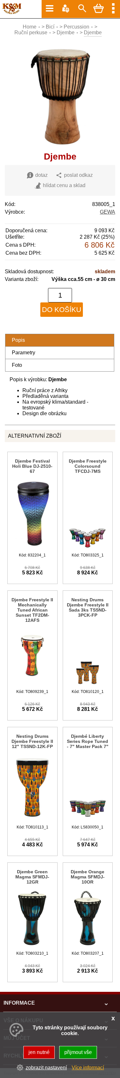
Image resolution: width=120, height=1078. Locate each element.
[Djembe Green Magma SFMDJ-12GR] (32, 945)
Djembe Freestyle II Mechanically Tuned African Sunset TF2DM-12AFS (32, 610)
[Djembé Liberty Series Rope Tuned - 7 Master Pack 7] (87, 819)
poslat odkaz (78, 175)
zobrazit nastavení (46, 1067)
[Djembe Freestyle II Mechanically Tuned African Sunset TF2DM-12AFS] (32, 684)
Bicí (50, 26)
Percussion (76, 26)
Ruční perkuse (30, 32)
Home (29, 26)
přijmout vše (78, 1052)
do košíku (61, 310)
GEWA (107, 212)
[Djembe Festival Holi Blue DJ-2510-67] (32, 547)
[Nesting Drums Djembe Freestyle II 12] (32, 819)
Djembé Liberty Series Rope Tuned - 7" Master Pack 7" (87, 741)
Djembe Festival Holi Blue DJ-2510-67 (32, 466)
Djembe (66, 32)
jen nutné (39, 1052)
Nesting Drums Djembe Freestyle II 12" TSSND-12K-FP (32, 741)
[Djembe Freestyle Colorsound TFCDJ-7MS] (87, 547)
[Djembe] (60, 145)
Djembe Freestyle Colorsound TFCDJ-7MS (88, 466)
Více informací (88, 1067)
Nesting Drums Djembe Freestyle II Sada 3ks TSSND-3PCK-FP (87, 607)
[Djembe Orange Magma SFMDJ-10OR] (87, 945)
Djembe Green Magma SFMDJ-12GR (32, 877)
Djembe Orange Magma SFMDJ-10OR (88, 877)
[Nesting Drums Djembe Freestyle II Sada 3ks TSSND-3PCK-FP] (87, 684)
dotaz (41, 175)
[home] (10, 12)
